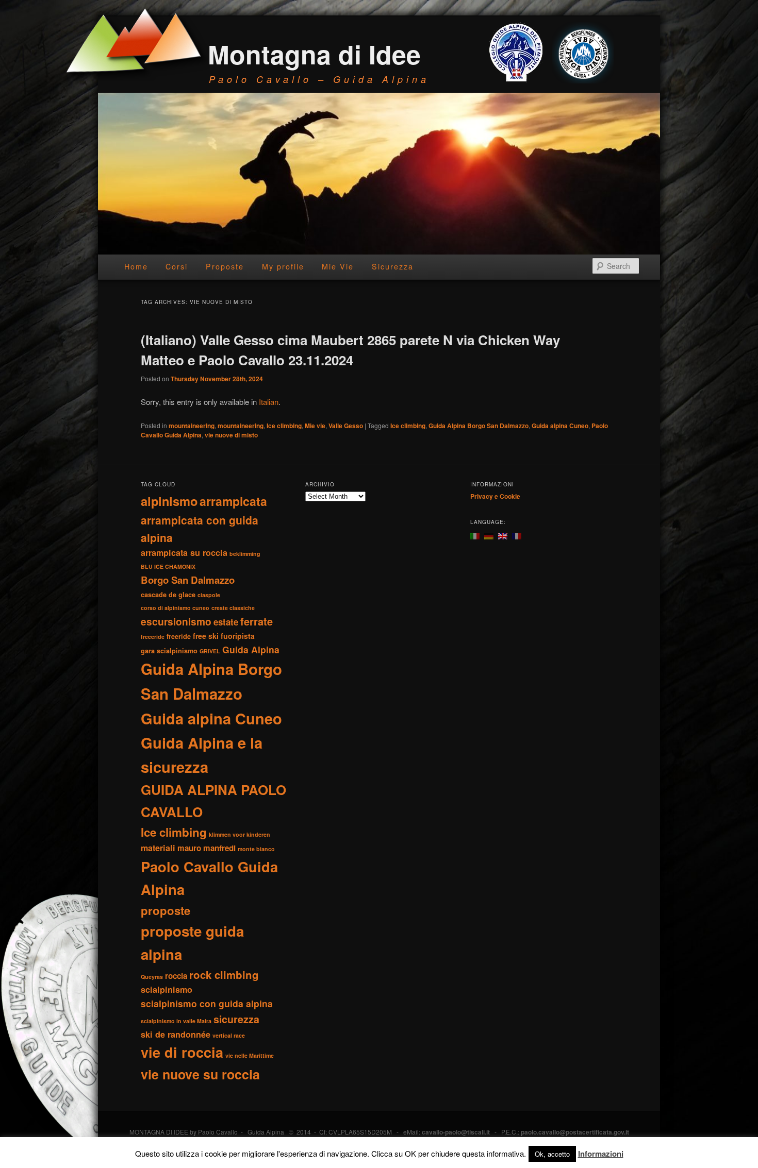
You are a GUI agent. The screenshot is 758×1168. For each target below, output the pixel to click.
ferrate (256, 621)
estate (225, 622)
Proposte (225, 266)
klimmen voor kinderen (239, 834)
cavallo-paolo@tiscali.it (456, 1132)
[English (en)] (502, 535)
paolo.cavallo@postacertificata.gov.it (575, 1132)
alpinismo (169, 501)
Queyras (152, 976)
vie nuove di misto (231, 434)
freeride (179, 636)
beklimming (244, 553)
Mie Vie (338, 266)
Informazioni (600, 1153)
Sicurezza (393, 266)
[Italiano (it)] (475, 535)
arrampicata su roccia (184, 552)
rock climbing (224, 974)
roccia (176, 975)
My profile (283, 266)
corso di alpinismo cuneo (175, 608)
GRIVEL (210, 651)
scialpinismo (166, 989)
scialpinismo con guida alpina (207, 1003)
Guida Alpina (250, 649)
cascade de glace (168, 594)
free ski (206, 636)
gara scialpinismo (169, 650)
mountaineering (192, 425)
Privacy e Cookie (495, 496)
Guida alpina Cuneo (560, 425)
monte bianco (256, 849)
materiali (158, 848)
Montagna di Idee (314, 54)
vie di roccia (182, 1052)
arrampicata (233, 501)
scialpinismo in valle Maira (176, 1021)
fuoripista (238, 636)
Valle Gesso (345, 425)
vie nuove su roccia (200, 1074)
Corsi (177, 266)
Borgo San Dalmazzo (188, 580)
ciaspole (208, 595)
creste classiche (233, 608)
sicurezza (236, 1019)
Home (136, 266)
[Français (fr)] (516, 535)
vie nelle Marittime (249, 1055)
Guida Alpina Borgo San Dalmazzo (479, 425)
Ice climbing (284, 425)
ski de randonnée (175, 1034)
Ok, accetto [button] (552, 1154)
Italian (268, 401)
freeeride (152, 636)
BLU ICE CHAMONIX (168, 566)
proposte (165, 910)
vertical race (228, 1035)
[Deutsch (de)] (488, 535)
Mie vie (315, 425)
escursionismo (176, 621)
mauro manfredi (206, 848)
